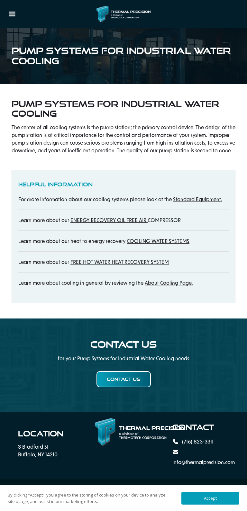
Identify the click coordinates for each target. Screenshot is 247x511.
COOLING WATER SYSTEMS (158, 241)
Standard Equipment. (197, 199)
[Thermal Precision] (123, 432)
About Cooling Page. (169, 283)
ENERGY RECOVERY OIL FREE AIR (109, 220)
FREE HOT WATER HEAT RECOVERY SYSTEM (119, 262)
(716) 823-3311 (197, 441)
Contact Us (124, 379)
